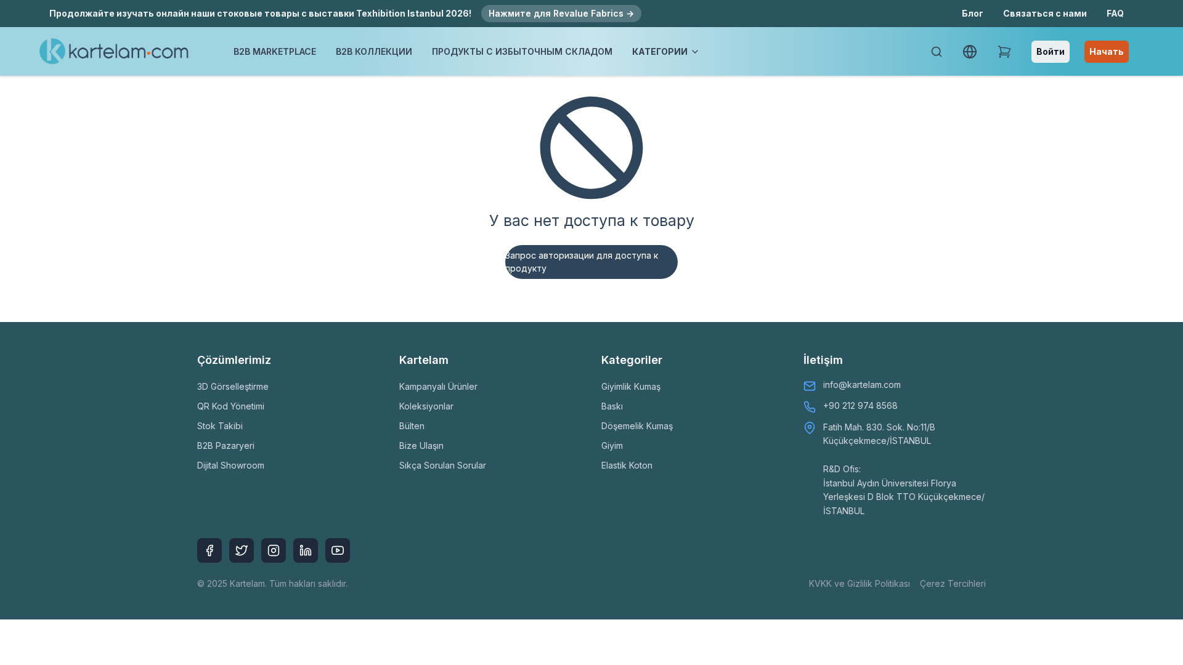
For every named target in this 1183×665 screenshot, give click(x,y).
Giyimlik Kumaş (631, 386)
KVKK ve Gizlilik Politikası (859, 583)
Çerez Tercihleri (953, 583)
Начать (1106, 51)
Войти (1050, 51)
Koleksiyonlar (426, 406)
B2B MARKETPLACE (275, 51)
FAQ (1115, 13)
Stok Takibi (220, 426)
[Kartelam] (114, 51)
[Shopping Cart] (1004, 51)
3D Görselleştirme (233, 386)
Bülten (412, 426)
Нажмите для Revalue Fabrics (561, 13)
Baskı (612, 406)
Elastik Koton (626, 465)
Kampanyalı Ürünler (438, 386)
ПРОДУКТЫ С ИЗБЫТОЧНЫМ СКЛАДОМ (522, 51)
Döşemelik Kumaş (637, 426)
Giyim (612, 445)
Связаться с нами (1045, 13)
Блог (972, 13)
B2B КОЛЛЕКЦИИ (374, 51)
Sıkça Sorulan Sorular (442, 465)
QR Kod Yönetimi (230, 406)
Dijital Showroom (230, 465)
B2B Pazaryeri (225, 445)
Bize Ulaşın (421, 445)
